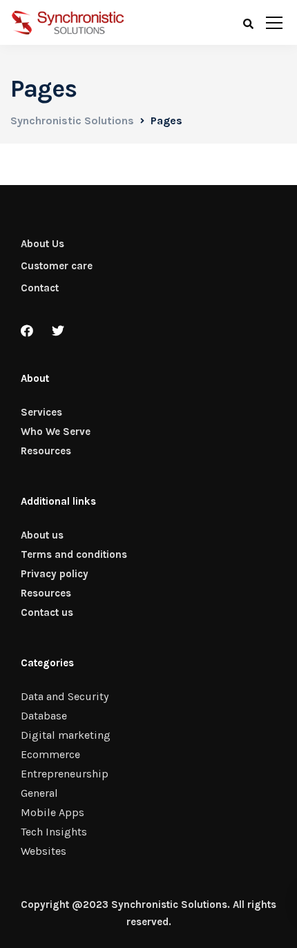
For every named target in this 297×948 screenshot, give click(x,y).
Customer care (57, 266)
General (39, 793)
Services (41, 412)
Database (44, 715)
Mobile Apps (52, 812)
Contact (40, 288)
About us (42, 535)
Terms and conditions (74, 554)
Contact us (47, 612)
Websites (43, 851)
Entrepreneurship (64, 773)
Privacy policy (54, 574)
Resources (46, 451)
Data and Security (64, 696)
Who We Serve (55, 431)
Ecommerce (50, 754)
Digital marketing (66, 735)
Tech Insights (54, 831)
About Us (42, 244)
